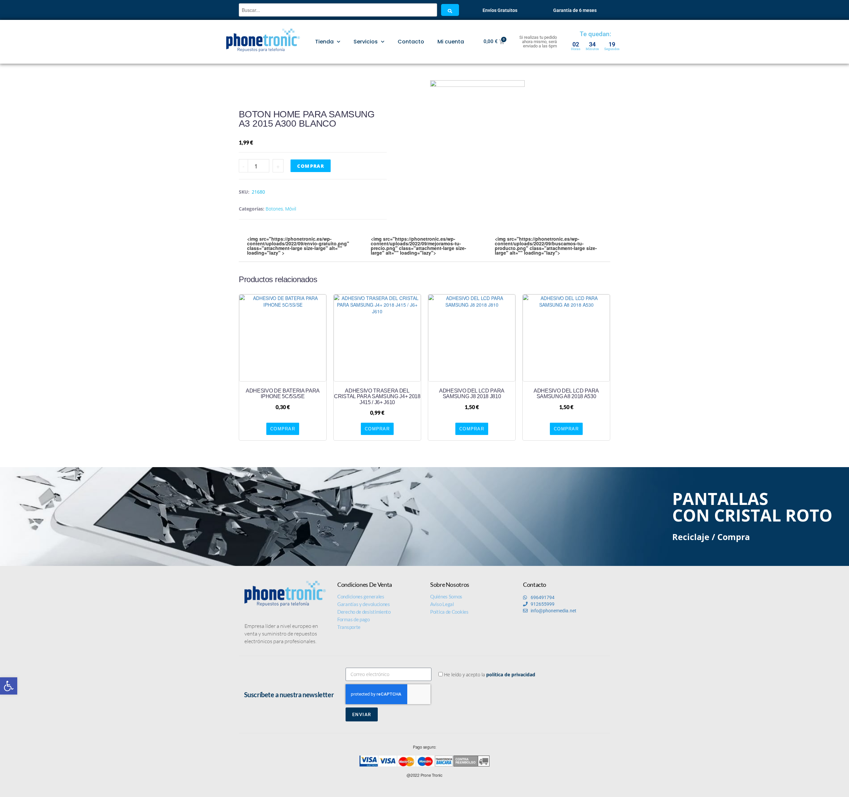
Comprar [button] (282, 428)
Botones (274, 209)
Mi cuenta (450, 41)
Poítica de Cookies (449, 612)
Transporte (348, 627)
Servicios (366, 41)
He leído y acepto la (489, 674)
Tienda (324, 41)
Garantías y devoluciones (363, 604)
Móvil (290, 209)
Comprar (310, 166)
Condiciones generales (360, 596)
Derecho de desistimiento (364, 612)
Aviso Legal (442, 604)
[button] (8, 686)
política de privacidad (510, 674)
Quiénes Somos (446, 596)
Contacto (411, 41)
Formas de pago (353, 619)
